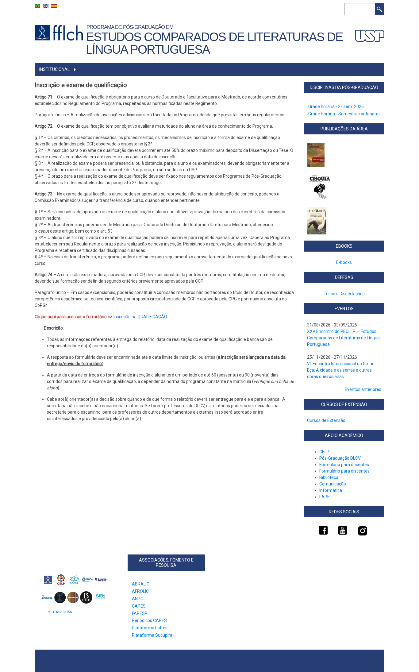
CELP (324, 451)
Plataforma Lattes (149, 627)
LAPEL (325, 496)
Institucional (54, 69)
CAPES (139, 606)
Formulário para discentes (344, 471)
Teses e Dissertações (344, 293)
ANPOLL (140, 598)
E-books (344, 262)
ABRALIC (140, 583)
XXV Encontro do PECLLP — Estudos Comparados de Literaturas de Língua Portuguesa (343, 338)
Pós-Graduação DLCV (340, 458)
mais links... (64, 611)
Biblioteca (328, 477)
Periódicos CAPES (149, 620)
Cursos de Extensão (326, 420)
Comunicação (332, 483)
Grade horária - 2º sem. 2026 (336, 106)
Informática (330, 490)
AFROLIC (140, 591)
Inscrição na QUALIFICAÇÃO (140, 316)
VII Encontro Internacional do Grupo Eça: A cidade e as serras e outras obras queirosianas (341, 370)
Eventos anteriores (363, 389)
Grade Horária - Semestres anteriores (344, 113)
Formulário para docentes (344, 464)
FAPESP (140, 613)
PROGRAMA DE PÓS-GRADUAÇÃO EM (131, 27)
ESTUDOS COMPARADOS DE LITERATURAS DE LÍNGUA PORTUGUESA (214, 43)
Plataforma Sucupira (152, 635)
